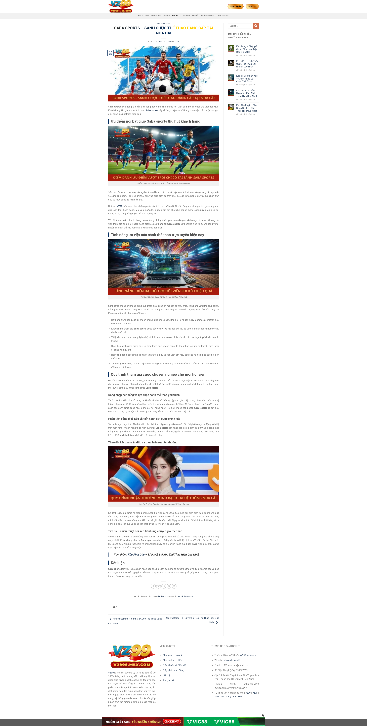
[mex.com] (122, 6)
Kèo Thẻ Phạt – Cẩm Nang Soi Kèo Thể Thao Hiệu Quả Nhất (246, 108)
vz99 (248, 692)
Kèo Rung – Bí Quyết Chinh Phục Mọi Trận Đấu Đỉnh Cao (246, 49)
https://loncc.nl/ (232, 660)
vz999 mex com (248, 655)
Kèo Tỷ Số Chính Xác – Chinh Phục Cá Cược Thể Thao (246, 78)
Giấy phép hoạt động (173, 670)
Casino (166, 16)
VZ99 (119, 206)
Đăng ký (155, 16)
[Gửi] (256, 26)
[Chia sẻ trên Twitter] (158, 586)
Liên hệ (166, 675)
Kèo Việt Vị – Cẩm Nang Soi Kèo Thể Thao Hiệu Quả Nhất (246, 93)
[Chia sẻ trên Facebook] (153, 586)
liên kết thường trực (185, 596)
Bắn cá (186, 16)
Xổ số (195, 16)
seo (177, 42)
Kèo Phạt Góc (136, 554)
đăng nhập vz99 (234, 696)
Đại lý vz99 (168, 680)
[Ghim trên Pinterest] (169, 586)
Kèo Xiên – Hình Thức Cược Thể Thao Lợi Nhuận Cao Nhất (247, 64)
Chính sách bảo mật (173, 655)
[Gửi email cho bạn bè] (163, 586)
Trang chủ (143, 16)
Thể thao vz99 (163, 24)
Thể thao (176, 16)
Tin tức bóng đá (208, 16)
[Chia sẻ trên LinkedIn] (174, 586)
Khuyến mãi (223, 16)
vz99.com (219, 696)
